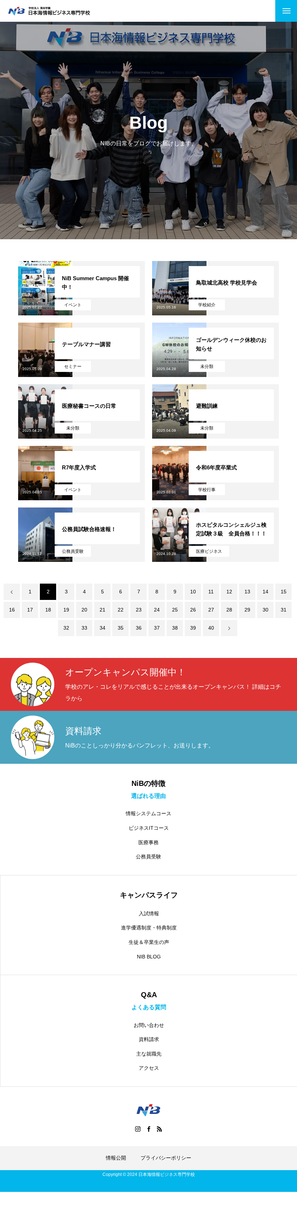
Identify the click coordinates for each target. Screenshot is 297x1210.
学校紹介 (207, 304)
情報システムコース (148, 813)
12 (229, 591)
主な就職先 (149, 1054)
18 (48, 610)
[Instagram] (137, 1128)
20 (84, 610)
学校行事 (207, 489)
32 (66, 628)
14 (265, 591)
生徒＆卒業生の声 (149, 942)
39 (193, 628)
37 (157, 628)
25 (175, 610)
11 (211, 591)
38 (175, 628)
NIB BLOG (149, 957)
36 (139, 628)
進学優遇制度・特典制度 (149, 928)
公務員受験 (73, 551)
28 (229, 610)
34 (102, 628)
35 (121, 628)
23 (139, 610)
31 (283, 610)
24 (157, 610)
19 (66, 610)
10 (193, 591)
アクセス (149, 1068)
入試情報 (149, 913)
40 (211, 628)
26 (193, 610)
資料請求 (149, 1039)
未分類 (206, 366)
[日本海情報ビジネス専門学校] (49, 11)
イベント (72, 304)
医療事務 (148, 842)
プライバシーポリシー (166, 1158)
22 (121, 610)
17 (30, 610)
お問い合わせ (149, 1025)
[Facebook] (148, 1128)
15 (283, 591)
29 (247, 610)
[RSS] (159, 1128)
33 (84, 628)
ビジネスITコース (149, 828)
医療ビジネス (209, 551)
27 (211, 610)
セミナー (72, 366)
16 (12, 610)
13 (247, 591)
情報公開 (116, 1158)
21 (102, 610)
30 (265, 610)
